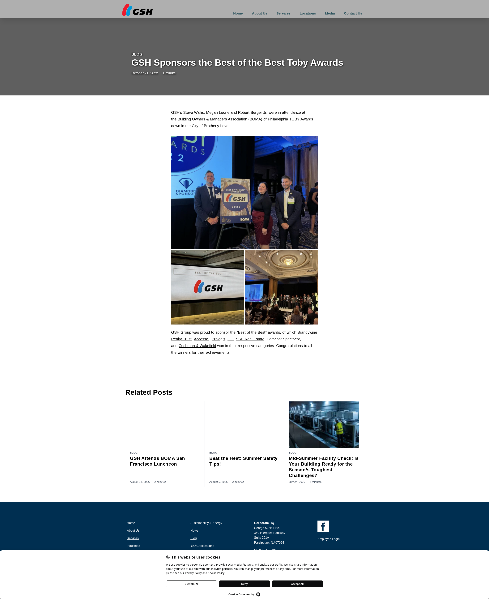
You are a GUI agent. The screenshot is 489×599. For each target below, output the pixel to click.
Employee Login (328, 539)
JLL (230, 339)
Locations (308, 13)
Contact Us (353, 13)
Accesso (201, 339)
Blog (136, 54)
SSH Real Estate (250, 339)
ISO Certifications (202, 545)
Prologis (218, 339)
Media (330, 13)
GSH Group (181, 332)
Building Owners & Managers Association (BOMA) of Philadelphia (233, 119)
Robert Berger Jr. (252, 112)
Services (283, 13)
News (194, 530)
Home (238, 13)
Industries (133, 545)
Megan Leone (217, 112)
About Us (259, 13)
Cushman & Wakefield (197, 346)
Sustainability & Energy (206, 523)
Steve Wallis (193, 112)
